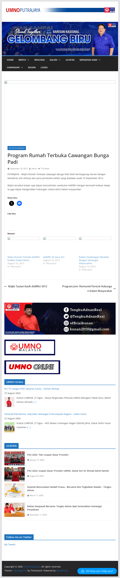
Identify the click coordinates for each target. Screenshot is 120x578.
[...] (28, 402)
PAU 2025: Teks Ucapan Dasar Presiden (48, 454)
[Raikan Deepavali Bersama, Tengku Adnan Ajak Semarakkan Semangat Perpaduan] (14, 511)
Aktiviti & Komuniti (17, 148)
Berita (22, 59)
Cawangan (13, 67)
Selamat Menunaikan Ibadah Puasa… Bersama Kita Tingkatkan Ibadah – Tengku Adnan (69, 488)
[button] (27, 60)
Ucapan (70, 59)
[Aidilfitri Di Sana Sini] (59, 246)
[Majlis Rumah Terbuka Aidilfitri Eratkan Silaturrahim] (24, 246)
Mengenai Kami (88, 59)
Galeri (53, 59)
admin (34, 168)
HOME (10, 59)
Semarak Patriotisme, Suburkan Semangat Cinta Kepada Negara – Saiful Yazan (45, 389)
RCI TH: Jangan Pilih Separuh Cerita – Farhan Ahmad (31, 414)
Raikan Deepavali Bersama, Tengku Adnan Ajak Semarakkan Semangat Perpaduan (64, 508)
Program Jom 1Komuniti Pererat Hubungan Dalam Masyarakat (87, 289)
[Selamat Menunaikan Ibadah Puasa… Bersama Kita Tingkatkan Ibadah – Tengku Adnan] (14, 492)
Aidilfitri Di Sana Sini (54, 257)
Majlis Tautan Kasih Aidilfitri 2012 (27, 286)
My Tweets (9, 544)
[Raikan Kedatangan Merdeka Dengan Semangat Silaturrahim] (95, 246)
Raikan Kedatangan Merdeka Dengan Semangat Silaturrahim (94, 260)
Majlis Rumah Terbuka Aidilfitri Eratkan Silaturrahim (24, 259)
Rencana (39, 59)
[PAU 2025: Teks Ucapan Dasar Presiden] (14, 458)
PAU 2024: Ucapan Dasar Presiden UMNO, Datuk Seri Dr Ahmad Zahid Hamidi (68, 470)
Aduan (32, 67)
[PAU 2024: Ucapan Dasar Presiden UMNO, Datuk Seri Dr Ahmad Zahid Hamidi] (14, 474)
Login (44, 67)
